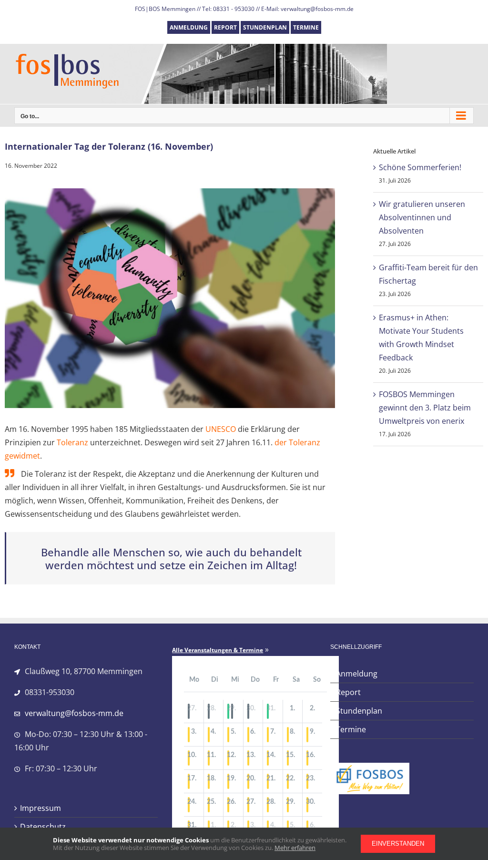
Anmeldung (356, 673)
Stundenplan (359, 711)
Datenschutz (43, 826)
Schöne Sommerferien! (420, 167)
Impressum (40, 808)
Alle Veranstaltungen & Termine (217, 650)
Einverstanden (398, 843)
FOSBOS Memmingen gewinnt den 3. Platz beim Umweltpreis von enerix (425, 407)
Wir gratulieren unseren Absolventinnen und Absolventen (422, 217)
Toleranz (72, 442)
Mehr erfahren (294, 847)
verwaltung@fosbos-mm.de (74, 713)
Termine (351, 729)
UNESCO (220, 429)
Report (348, 692)
